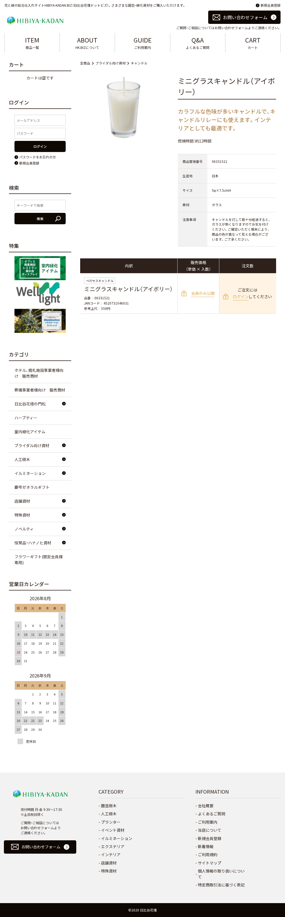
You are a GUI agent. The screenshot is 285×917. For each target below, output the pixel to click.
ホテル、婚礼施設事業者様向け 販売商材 (38, 373)
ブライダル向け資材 (110, 63)
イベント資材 (112, 830)
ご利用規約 (207, 854)
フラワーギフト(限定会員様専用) (38, 559)
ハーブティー (25, 417)
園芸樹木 (109, 805)
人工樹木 (22, 459)
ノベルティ (24, 529)
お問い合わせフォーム (245, 17)
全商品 (85, 63)
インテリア (111, 854)
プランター (111, 822)
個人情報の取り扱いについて (221, 873)
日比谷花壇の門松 (30, 404)
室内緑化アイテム (29, 431)
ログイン (241, 296)
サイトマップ (209, 863)
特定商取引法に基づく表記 (221, 885)
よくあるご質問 (197, 42)
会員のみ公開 (203, 293)
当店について (209, 830)
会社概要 (205, 805)
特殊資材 (22, 515)
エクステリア (112, 846)
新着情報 (205, 846)
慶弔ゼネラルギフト (32, 487)
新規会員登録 (271, 5)
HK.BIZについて (87, 42)
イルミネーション (30, 473)
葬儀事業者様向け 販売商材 (39, 390)
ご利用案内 (143, 42)
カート (253, 42)
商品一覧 (32, 42)
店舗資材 (22, 501)
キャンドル (139, 63)
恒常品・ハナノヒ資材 (32, 542)
